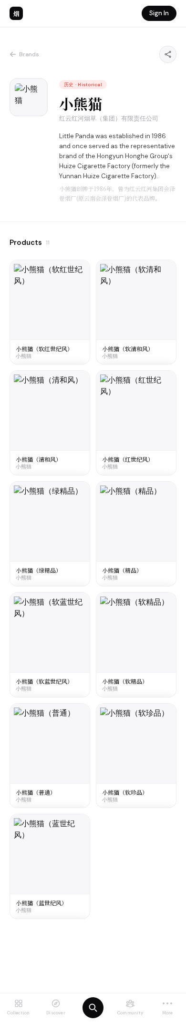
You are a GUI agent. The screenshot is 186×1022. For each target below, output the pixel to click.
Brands (29, 54)
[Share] (167, 54)
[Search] (93, 1007)
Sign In (159, 13)
